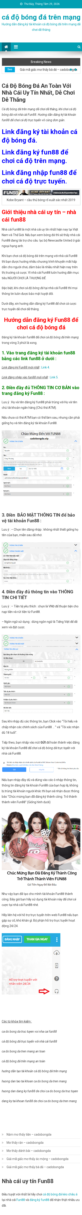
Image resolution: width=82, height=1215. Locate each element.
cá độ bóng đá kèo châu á (60, 1194)
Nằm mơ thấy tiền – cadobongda (29, 1134)
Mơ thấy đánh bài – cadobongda (29, 1151)
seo (9, 69)
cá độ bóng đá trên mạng (41, 17)
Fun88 (20, 1200)
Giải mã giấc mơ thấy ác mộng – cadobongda (37, 1159)
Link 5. (54, 377)
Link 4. (45, 367)
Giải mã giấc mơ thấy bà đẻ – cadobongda (48, 69)
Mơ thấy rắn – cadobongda (25, 1142)
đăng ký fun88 (39, 1200)
